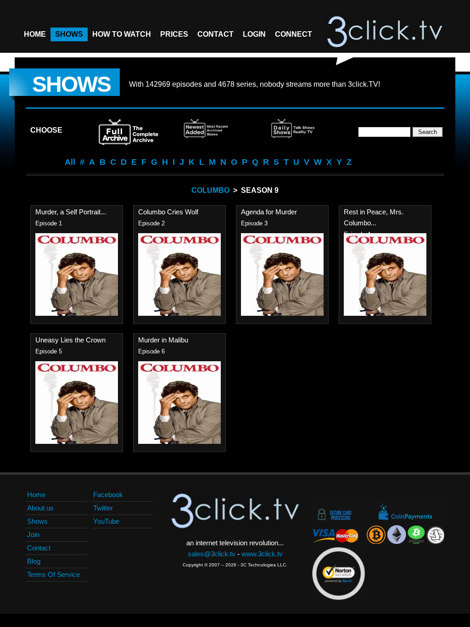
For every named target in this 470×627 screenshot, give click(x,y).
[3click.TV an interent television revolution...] (384, 32)
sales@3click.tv (211, 554)
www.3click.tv (262, 554)
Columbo (210, 190)
